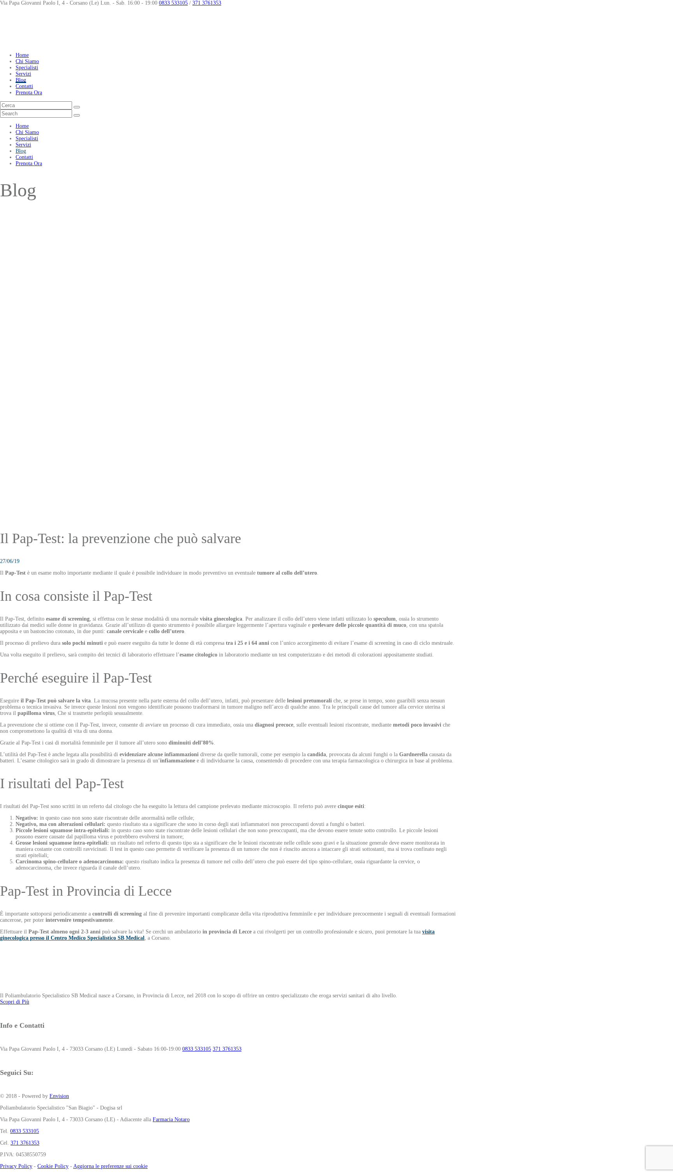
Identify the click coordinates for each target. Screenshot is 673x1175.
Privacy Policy (16, 1166)
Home (22, 55)
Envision (59, 1096)
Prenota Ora (29, 92)
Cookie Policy (53, 1166)
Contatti (24, 86)
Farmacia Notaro (171, 1119)
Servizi (23, 74)
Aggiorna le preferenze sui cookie (110, 1166)
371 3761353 (206, 3)
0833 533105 (173, 3)
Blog (21, 80)
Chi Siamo (27, 61)
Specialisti (27, 68)
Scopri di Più (14, 1002)
